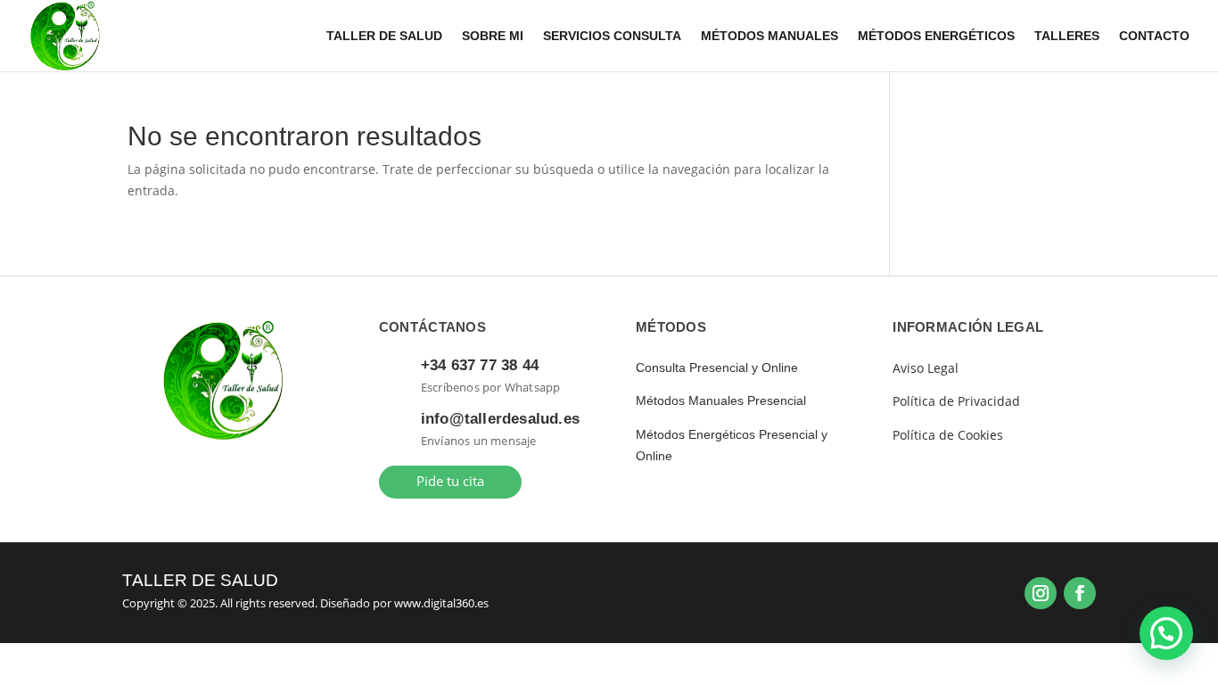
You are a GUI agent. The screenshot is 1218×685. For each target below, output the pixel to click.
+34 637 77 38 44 (480, 365)
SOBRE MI (492, 36)
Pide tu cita (450, 481)
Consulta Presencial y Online (717, 367)
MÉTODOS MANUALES (769, 36)
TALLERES (1066, 36)
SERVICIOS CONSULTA (612, 36)
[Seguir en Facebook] (1080, 593)
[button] (1166, 633)
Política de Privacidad (956, 400)
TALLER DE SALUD (384, 36)
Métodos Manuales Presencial (721, 400)
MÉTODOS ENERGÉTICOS (936, 36)
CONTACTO (1154, 36)
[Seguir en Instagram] (1041, 593)
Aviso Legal (926, 367)
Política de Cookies (948, 434)
